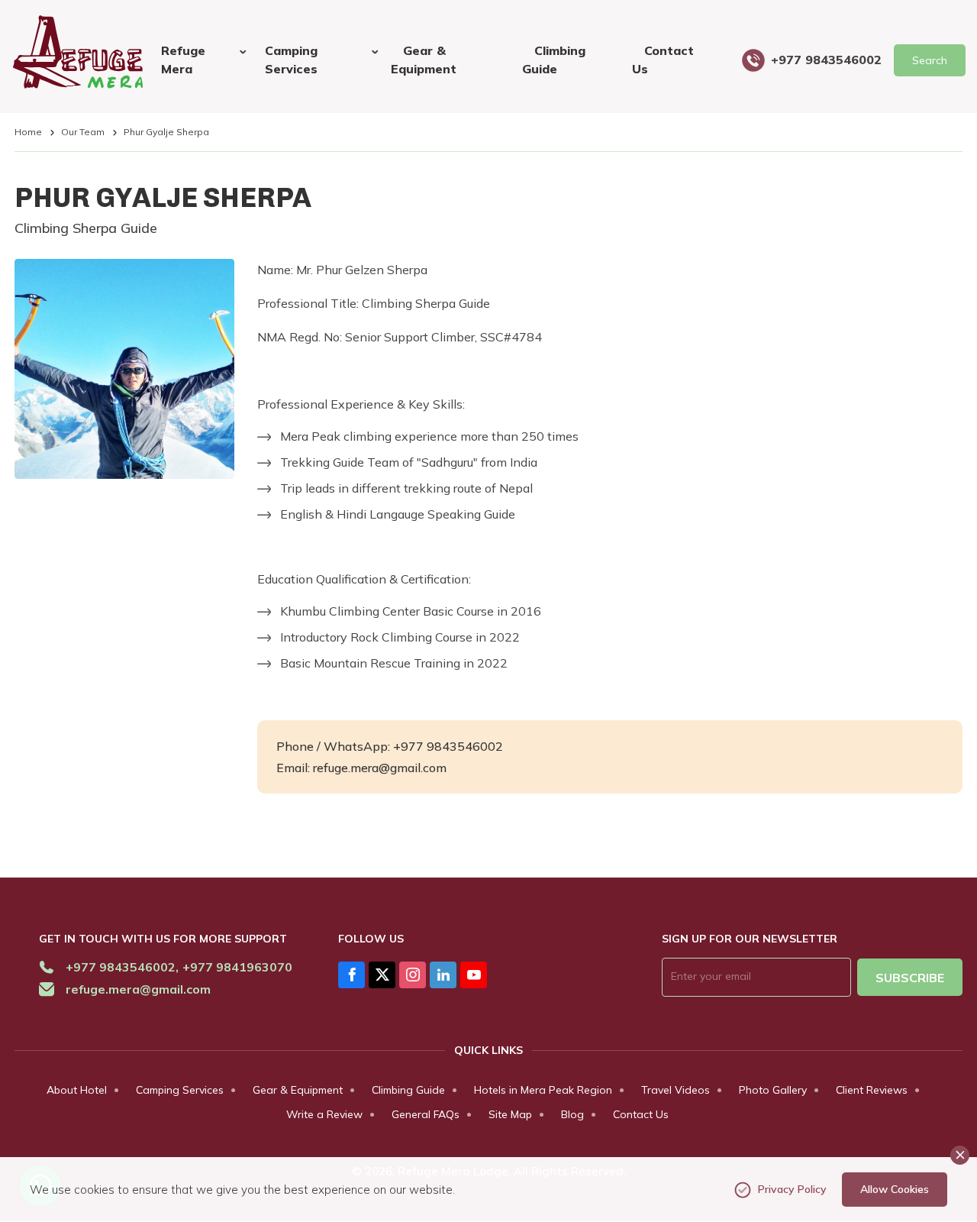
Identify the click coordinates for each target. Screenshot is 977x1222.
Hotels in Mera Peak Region (543, 1090)
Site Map (510, 1114)
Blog (572, 1114)
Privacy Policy (792, 1189)
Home (28, 131)
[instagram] (412, 975)
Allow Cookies (894, 1189)
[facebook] (351, 975)
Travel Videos (675, 1090)
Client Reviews (872, 1090)
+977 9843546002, (122, 967)
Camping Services (180, 1090)
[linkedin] (443, 975)
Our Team (83, 131)
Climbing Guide (553, 59)
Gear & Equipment (423, 59)
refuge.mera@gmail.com (138, 989)
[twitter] (382, 975)
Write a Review (324, 1114)
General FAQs (425, 1114)
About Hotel (77, 1090)
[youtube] (473, 975)
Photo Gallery (773, 1090)
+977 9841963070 (237, 967)
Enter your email (715, 976)
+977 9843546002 (826, 59)
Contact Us (663, 59)
